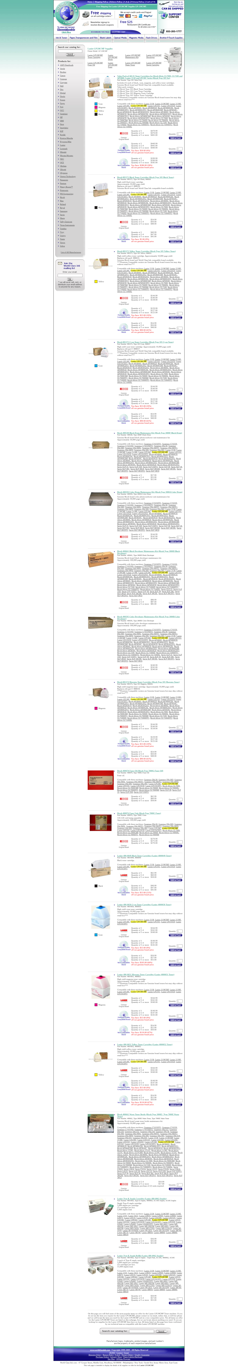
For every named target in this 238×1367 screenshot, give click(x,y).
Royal (62, 208)
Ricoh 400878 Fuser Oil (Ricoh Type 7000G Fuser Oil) (140, 771)
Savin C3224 (140, 1169)
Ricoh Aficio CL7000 (159, 118)
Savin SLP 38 (176, 467)
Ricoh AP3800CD (150, 108)
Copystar (63, 82)
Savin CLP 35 (122, 467)
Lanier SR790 (135, 1232)
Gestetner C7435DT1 (152, 444)
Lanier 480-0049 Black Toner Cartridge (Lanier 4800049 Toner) (144, 856)
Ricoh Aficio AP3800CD (141, 460)
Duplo (62, 96)
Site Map (111, 1359)
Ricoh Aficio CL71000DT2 (161, 125)
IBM (62, 121)
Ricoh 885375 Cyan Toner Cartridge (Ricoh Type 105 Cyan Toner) (145, 342)
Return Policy (108, 1355)
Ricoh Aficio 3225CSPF (133, 1152)
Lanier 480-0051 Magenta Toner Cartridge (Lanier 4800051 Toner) (145, 974)
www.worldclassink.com (100, 1350)
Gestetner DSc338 (147, 1132)
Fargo (62, 103)
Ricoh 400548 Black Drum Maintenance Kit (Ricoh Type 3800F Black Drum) (149, 433)
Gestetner (64, 114)
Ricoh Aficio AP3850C (161, 116)
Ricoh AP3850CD (124, 112)
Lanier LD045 (157, 1216)
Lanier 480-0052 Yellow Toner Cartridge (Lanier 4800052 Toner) (144, 1044)
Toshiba (63, 229)
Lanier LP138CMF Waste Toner (132, 64)
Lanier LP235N (169, 1222)
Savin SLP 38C (123, 469)
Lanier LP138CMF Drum (112, 57)
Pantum (63, 183)
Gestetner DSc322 (161, 1129)
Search (161, 1331)
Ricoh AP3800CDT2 (138, 110)
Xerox (62, 242)
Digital (63, 93)
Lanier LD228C (130, 1140)
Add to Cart (175, 138)
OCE (62, 162)
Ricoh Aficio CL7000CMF (127, 788)
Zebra (62, 246)
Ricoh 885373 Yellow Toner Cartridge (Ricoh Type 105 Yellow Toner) (146, 251)
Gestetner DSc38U (157, 450)
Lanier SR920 (122, 1235)
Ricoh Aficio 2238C (159, 1150)
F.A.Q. (117, 1355)
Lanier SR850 (147, 1232)
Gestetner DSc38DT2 (168, 448)
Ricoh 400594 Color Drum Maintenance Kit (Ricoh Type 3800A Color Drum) (149, 492)
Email (126, 1353)
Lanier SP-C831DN (161, 1230)
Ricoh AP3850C (170, 110)
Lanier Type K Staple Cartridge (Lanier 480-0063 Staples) (142, 1199)
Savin (62, 215)
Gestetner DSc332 (132, 1132)
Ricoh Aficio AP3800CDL (138, 114)
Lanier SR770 (122, 1232)
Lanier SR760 (175, 1230)
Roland (63, 204)
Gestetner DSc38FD (125, 450)
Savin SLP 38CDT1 (166, 593)
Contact (120, 1353)
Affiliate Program (123, 1359)
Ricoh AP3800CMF (155, 110)
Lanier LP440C (130, 1224)
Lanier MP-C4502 (131, 1228)
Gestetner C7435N (169, 444)
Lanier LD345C (137, 1142)
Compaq (63, 79)
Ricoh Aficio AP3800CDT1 (160, 114)
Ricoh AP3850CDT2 (141, 112)
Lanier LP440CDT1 (145, 1224)
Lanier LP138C (123, 106)
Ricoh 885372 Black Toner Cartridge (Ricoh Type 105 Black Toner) (145, 177)
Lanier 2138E (175, 104)
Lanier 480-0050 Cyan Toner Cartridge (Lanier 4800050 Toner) (144, 905)
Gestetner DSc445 (140, 1138)
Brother (63, 72)
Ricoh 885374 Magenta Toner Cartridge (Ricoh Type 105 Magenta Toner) (148, 682)
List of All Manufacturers (71, 252)
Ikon (62, 124)
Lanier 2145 (122, 1216)
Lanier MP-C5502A (164, 1228)
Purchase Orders (102, 1357)
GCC (62, 110)
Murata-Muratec (66, 155)
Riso (62, 201)
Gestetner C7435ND (125, 446)
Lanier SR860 (159, 1232)
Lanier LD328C (171, 1140)
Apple (62, 69)
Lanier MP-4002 (161, 1224)
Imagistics (64, 128)
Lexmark (63, 149)
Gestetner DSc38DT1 (150, 448)
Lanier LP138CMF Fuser (112, 65)
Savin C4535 (122, 1171)
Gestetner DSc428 (173, 1136)
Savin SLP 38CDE (152, 469)
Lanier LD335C (123, 1142)
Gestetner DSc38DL (133, 448)
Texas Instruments (67, 225)
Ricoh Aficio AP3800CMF (140, 116)
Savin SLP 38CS (152, 471)
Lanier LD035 (145, 1216)
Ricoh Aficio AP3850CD (146, 465)
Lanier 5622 (133, 1216)
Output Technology (68, 176)
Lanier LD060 (170, 1216)
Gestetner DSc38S (141, 450)
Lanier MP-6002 (162, 1226)
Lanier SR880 (171, 1232)
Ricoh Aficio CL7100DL (150, 589)
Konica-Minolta (66, 138)
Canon (62, 75)
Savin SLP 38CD (137, 469)
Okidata (63, 166)
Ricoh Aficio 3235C (169, 1152)
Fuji (61, 107)
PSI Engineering (66, 194)
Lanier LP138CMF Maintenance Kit (132, 56)
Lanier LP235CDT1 (140, 454)
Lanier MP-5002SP (146, 1226)
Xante (62, 239)
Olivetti (63, 169)
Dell (61, 86)
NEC (62, 159)
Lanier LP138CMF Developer (154, 56)
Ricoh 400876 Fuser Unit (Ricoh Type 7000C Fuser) (139, 813)
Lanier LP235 (174, 1220)
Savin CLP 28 (165, 790)
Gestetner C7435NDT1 (144, 446)
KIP (61, 131)
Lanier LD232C (143, 1140)
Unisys (63, 236)
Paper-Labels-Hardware (132, 1357)
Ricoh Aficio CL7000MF (138, 122)
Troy (62, 232)
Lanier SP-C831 (145, 1230)
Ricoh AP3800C (135, 108)
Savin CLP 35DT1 (150, 467)
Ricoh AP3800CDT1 (142, 456)
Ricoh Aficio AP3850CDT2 (138, 118)
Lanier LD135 (130, 1218)
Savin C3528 (163, 1169)
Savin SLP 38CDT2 (137, 471)
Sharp (62, 218)
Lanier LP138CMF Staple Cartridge (154, 64)
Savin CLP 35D (135, 467)
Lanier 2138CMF (162, 104)
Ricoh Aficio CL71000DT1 (138, 125)
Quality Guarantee (142, 1355)
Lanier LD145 (142, 1218)
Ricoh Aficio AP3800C (159, 112)
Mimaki (63, 152)
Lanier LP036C (131, 1220)
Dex (61, 89)
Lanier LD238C (157, 1140)
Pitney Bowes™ (66, 187)
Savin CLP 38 (164, 467)
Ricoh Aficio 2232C (142, 1150)
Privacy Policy (127, 1355)
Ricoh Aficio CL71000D (145, 587)
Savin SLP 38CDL (168, 469)
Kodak (63, 135)
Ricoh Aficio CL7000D (138, 120)
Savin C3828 (175, 1169)
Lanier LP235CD (168, 106)
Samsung (63, 211)
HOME (112, 1353)
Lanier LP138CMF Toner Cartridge (95, 56)
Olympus (63, 173)
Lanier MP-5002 (131, 1226)
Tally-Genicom (66, 222)
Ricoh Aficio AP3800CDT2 (146, 463)
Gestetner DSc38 (160, 446)
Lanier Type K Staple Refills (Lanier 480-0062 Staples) (140, 1256)
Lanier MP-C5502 (147, 1228)
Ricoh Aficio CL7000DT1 (127, 790)
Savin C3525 (152, 1169)
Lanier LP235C (154, 106)
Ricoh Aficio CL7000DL (158, 120)
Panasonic (64, 180)
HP (61, 117)
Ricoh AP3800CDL (165, 108)
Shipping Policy (95, 1355)
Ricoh (62, 197)
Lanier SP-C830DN (130, 1230)
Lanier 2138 (149, 104)
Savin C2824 (129, 1169)
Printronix (64, 190)
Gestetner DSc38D (166, 780)
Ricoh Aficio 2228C (125, 1150)
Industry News (116, 1357)
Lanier (62, 145)
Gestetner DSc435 (124, 1138)
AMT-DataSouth (66, 65)
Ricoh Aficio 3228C (152, 1152)
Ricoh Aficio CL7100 (158, 122)
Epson (62, 100)
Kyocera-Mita (65, 142)
